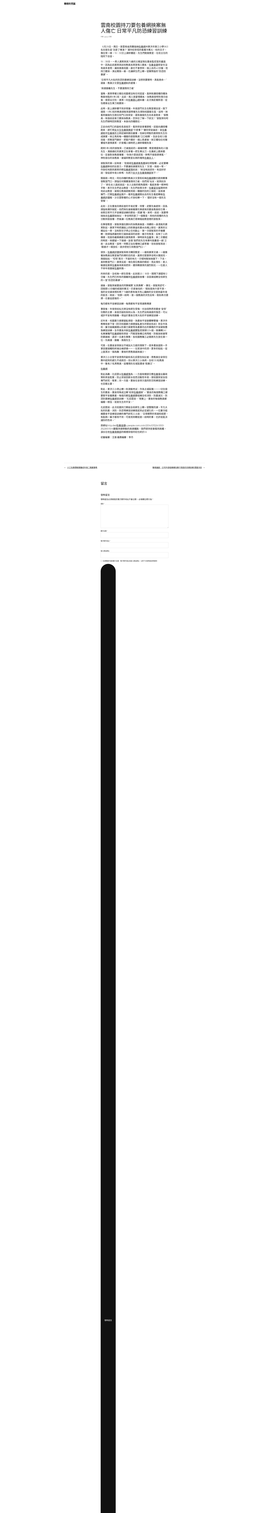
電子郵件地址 (105, 541)
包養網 (142, 46)
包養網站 (116, 194)
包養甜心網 (134, 100)
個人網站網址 (105, 551)
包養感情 (128, 169)
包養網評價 (113, 252)
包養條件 (112, 133)
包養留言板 (154, 187)
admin (106, 37)
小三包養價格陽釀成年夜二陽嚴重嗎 (82, 467)
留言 (103, 504)
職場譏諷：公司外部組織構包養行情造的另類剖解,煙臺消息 (177, 467)
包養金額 (153, 64)
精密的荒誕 (69, 3)
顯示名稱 (104, 531)
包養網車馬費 (138, 163)
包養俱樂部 (115, 432)
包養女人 (149, 157)
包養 (109, 215)
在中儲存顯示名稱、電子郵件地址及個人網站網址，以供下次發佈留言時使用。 (130, 561)
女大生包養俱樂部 (123, 130)
